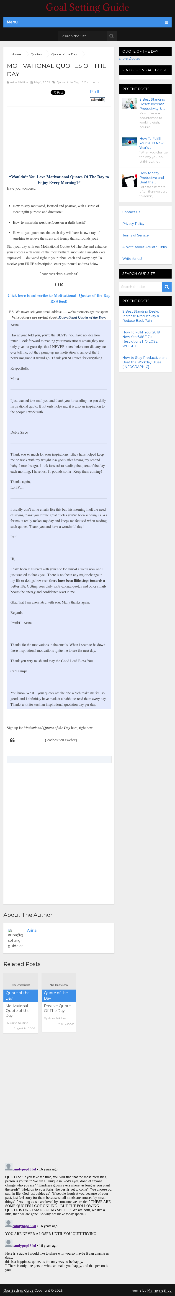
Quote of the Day (68, 82)
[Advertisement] (45, 139)
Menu (12, 22)
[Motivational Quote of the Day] (20, 986)
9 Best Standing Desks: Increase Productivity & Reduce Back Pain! (141, 316)
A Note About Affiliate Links (144, 247)
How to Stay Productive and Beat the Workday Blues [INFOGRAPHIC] (144, 362)
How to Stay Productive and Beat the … (151, 177)
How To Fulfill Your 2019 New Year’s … (151, 143)
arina (31, 930)
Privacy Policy (133, 224)
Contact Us (131, 212)
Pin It (95, 91)
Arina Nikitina (19, 82)
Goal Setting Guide (87, 7)
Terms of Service (135, 235)
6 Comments (90, 82)
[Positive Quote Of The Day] (59, 986)
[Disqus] (58, 1100)
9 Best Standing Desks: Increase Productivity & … (152, 104)
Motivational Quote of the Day (18, 1011)
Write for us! (132, 259)
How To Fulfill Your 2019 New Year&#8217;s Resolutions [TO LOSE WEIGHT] (141, 339)
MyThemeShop (159, 1290)
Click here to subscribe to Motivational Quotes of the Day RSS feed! (59, 298)
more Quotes (129, 58)
